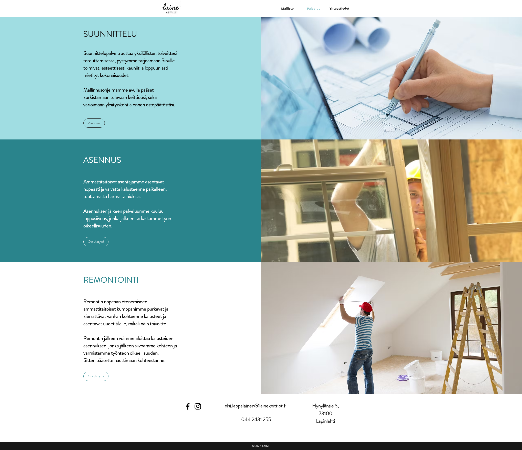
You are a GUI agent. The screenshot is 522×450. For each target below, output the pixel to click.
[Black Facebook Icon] (188, 406)
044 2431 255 (256, 419)
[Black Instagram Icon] (198, 406)
